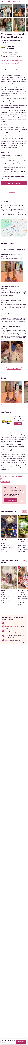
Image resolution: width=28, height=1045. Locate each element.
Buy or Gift (21, 1041)
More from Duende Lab (8, 511)
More (20, 69)
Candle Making (5, 63)
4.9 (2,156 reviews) (9, 1040)
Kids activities (14, 63)
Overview (4, 69)
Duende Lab (10, 46)
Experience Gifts (6, 65)
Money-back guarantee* (11, 626)
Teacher (16, 69)
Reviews (10, 69)
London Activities (6, 60)
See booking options (14, 183)
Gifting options (10, 500)
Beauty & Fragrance (17, 60)
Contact (18, 423)
